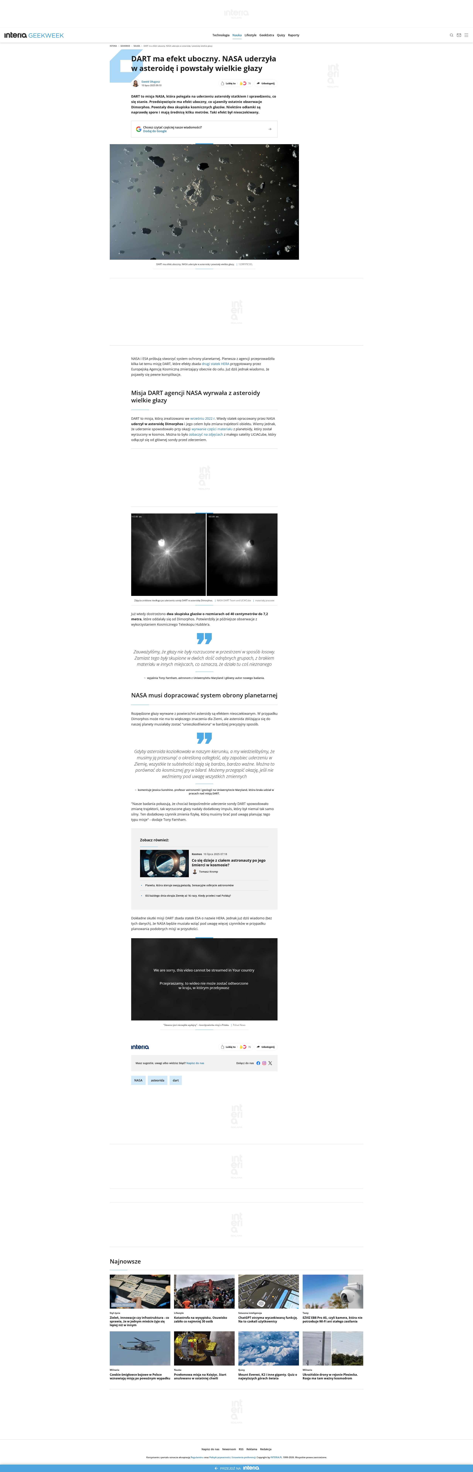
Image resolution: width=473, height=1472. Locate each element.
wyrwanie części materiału (212, 429)
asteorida (157, 1080)
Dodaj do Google (172, 131)
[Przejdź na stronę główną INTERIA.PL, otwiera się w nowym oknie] (15, 35)
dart (176, 1080)
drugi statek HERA (215, 364)
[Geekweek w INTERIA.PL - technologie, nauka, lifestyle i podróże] (46, 35)
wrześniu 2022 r (202, 418)
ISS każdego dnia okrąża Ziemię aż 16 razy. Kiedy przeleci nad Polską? (188, 895)
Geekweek (125, 46)
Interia (113, 46)
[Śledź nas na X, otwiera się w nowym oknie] (270, 1063)
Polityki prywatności (219, 1457)
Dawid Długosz (151, 81)
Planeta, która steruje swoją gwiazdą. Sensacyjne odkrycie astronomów (189, 885)
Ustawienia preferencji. (244, 1457)
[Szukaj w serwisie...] (451, 35)
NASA (138, 1080)
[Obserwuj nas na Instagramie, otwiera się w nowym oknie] (264, 1063)
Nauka (137, 46)
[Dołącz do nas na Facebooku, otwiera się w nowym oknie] (258, 1063)
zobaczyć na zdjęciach (206, 434)
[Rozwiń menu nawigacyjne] (466, 35)
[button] (221, 35)
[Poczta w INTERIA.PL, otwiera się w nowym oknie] (459, 35)
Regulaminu (197, 1457)
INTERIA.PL (276, 1457)
